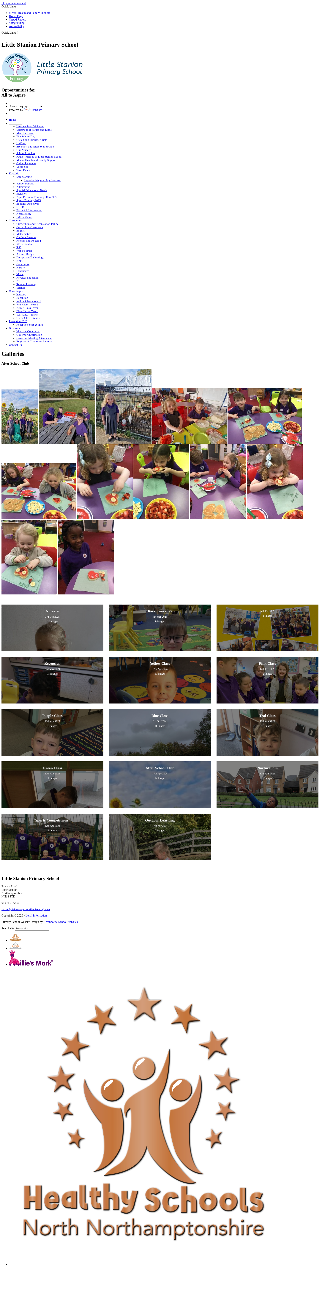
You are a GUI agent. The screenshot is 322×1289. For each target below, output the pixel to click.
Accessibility (16, 26)
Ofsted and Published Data (31, 139)
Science (20, 287)
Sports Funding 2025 (28, 200)
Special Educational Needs (31, 190)
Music (19, 274)
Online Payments (26, 163)
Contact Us (15, 344)
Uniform (21, 143)
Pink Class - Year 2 (27, 304)
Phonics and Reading (28, 240)
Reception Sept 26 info (29, 324)
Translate (36, 109)
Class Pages (16, 291)
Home (12, 119)
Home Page (16, 16)
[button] (17, 32)
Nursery (21, 294)
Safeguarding (17, 22)
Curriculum (15, 220)
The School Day (25, 136)
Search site (7, 928)
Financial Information (29, 210)
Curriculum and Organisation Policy (37, 223)
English (20, 230)
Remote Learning (26, 284)
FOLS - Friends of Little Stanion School (39, 156)
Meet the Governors (28, 331)
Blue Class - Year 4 (27, 311)
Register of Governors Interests (34, 341)
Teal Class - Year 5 (27, 314)
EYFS (19, 260)
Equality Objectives (27, 203)
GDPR (20, 207)
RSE (18, 247)
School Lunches (25, 153)
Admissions (23, 186)
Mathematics (23, 233)
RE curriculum (24, 244)
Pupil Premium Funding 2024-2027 (37, 196)
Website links (24, 250)
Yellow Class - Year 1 (28, 301)
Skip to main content (13, 3)
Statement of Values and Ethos (34, 129)
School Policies (25, 183)
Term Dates (23, 170)
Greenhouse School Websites (60, 921)
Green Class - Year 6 (28, 317)
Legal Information (36, 915)
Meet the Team (25, 133)
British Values (24, 217)
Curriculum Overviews (29, 227)
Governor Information (29, 334)
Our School (15, 123)
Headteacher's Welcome (30, 126)
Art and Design (25, 254)
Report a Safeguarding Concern (42, 180)
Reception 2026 (18, 321)
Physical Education (27, 277)
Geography (22, 264)
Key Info (14, 173)
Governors (15, 328)
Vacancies (22, 166)
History (20, 267)
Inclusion (21, 193)
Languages (22, 270)
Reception (22, 297)
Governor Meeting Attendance (34, 338)
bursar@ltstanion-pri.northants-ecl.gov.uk (25, 909)
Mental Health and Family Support (29, 12)
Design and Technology (30, 257)
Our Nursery (23, 149)
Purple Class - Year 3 (28, 307)
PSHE (19, 280)
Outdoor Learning (26, 237)
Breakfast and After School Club (35, 146)
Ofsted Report (17, 19)
